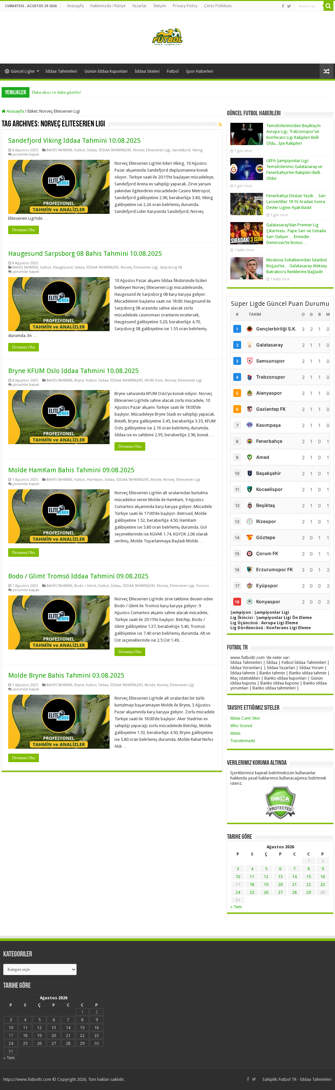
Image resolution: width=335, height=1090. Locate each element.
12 (266, 876)
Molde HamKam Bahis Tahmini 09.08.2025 (71, 470)
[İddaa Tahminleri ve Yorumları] (167, 36)
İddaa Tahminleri (61, 71)
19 (266, 884)
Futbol (173, 71)
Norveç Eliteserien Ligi (151, 150)
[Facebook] (283, 6)
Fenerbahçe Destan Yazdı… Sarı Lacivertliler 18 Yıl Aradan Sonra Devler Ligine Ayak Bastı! (296, 201)
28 (294, 892)
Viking (197, 150)
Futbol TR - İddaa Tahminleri (305, 1079)
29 (308, 892)
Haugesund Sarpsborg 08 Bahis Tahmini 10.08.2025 (85, 253)
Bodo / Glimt (85, 586)
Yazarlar (139, 6)
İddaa (92, 150)
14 (294, 876)
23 (322, 884)
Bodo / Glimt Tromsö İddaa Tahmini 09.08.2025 (78, 576)
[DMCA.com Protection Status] (280, 802)
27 (280, 892)
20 (280, 884)
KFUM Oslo (154, 380)
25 (252, 892)
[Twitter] (289, 6)
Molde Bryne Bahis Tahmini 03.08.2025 (66, 675)
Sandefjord (181, 150)
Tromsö (202, 586)
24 (238, 892)
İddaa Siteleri (147, 71)
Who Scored (241, 726)
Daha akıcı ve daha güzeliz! (56, 92)
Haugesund (63, 267)
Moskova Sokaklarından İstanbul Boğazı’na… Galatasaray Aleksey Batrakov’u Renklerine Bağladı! (296, 265)
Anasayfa (75, 6)
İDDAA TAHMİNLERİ (115, 150)
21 (294, 884)
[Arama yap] (328, 6)
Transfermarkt (242, 741)
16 (322, 876)
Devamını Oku (23, 230)
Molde (156, 480)
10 (238, 876)
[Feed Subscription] (220, 124)
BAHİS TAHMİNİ (59, 150)
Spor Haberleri (199, 71)
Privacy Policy (185, 6)
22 (308, 884)
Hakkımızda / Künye (107, 6)
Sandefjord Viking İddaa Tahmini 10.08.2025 (74, 140)
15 (308, 876)
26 (266, 892)
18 (252, 884)
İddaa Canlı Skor (245, 718)
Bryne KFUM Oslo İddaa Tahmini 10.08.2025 (73, 371)
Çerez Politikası (218, 6)
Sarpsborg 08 (171, 267)
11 (252, 876)
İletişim (159, 6)
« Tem (236, 906)
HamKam (95, 480)
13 (280, 876)
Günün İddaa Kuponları (106, 71)
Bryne (79, 380)
